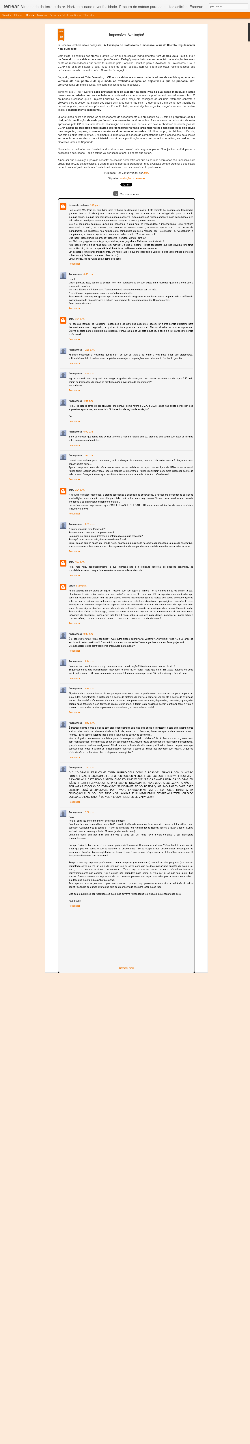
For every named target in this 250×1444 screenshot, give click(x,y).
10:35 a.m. (88, 349)
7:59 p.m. (88, 455)
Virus (71, 585)
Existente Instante (78, 204)
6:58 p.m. (88, 273)
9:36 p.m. (88, 633)
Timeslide (89, 15)
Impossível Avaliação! (126, 34)
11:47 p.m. (88, 722)
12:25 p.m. (88, 373)
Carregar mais (126, 967)
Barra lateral (57, 15)
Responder (74, 263)
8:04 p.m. (79, 318)
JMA (146, 173)
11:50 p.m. (81, 585)
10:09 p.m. (88, 811)
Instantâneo (74, 15)
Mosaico (42, 15)
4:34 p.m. (88, 400)
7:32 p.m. (79, 561)
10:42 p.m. (88, 767)
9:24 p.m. (79, 489)
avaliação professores (132, 178)
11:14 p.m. (88, 660)
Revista (30, 15)
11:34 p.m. (88, 688)
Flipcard (18, 15)
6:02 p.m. (88, 431)
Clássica (7, 15)
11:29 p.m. (88, 523)
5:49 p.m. (94, 204)
